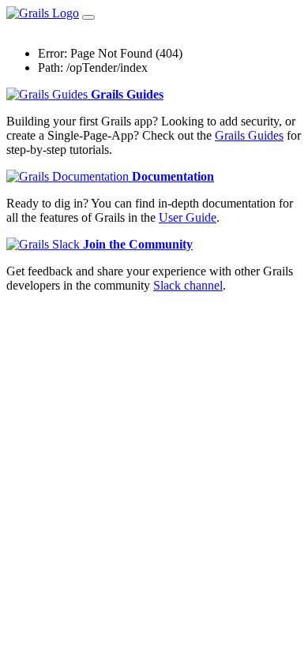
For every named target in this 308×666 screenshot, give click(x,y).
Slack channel (188, 285)
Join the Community (138, 244)
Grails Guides (127, 94)
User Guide (187, 217)
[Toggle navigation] (88, 17)
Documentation (173, 176)
